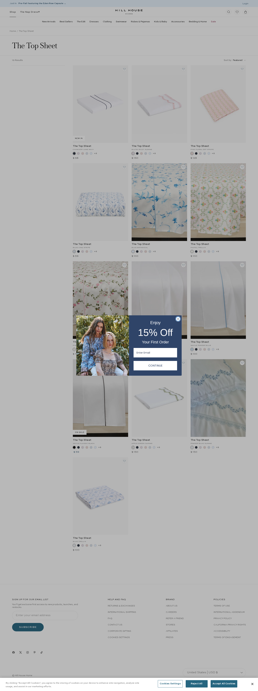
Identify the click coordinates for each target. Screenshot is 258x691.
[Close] (252, 684)
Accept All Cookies (224, 684)
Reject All (196, 684)
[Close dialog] (178, 319)
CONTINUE (155, 366)
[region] (129, 684)
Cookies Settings (170, 684)
